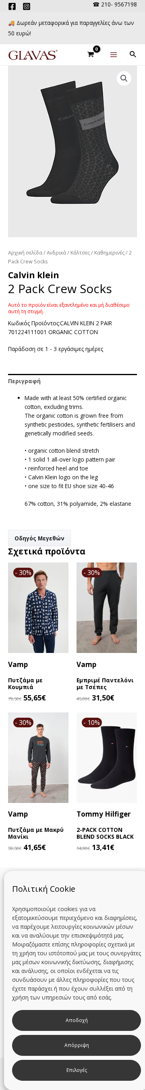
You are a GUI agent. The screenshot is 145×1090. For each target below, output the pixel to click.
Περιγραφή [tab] (24, 381)
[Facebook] (12, 6)
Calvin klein (33, 275)
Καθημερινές (109, 252)
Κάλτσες (80, 252)
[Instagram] (27, 6)
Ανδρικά (56, 252)
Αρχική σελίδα (25, 252)
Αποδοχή (77, 1020)
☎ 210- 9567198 (115, 4)
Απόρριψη (76, 1045)
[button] (124, 78)
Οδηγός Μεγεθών (39, 538)
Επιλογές (76, 1070)
